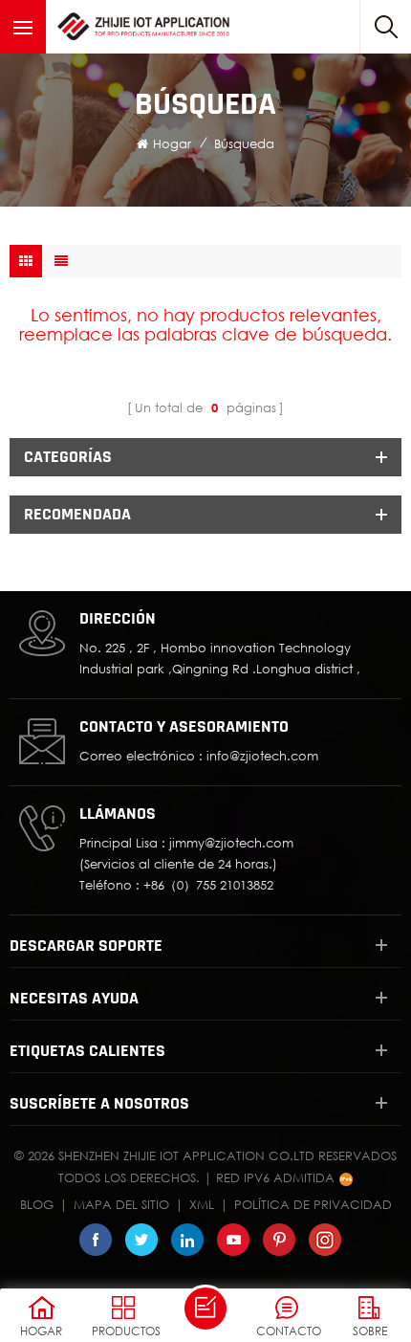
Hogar (172, 143)
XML (201, 1204)
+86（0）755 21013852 (208, 884)
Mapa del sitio (121, 1204)
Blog (37, 1204)
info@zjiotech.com (262, 755)
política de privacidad (313, 1204)
